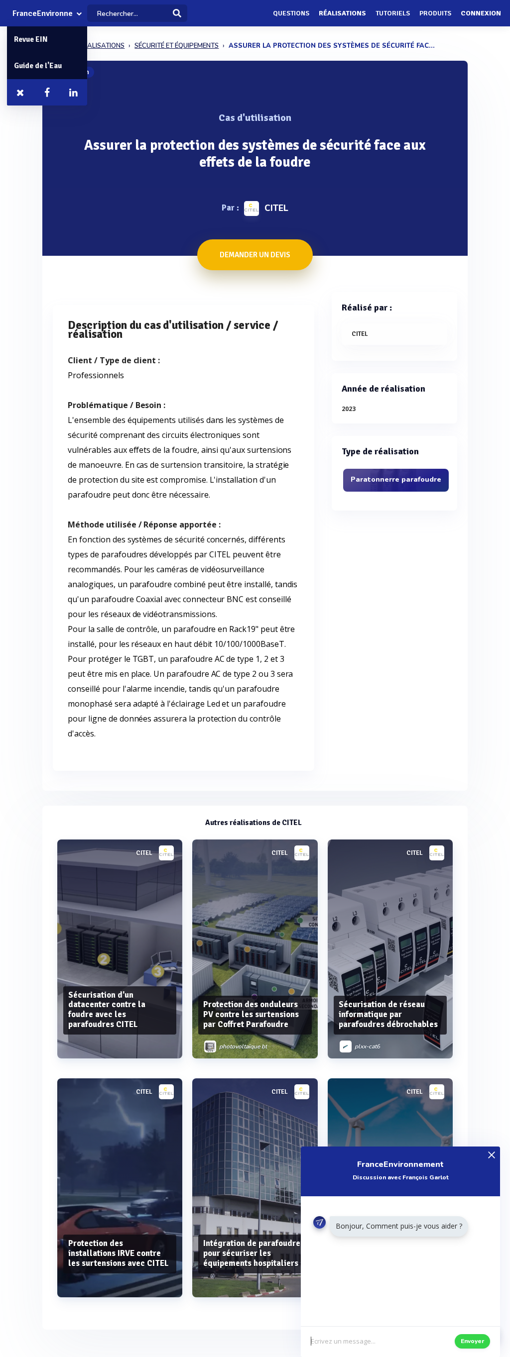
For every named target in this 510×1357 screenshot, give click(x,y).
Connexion (481, 13)
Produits (435, 13)
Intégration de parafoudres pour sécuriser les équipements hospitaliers (253, 1253)
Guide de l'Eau (38, 65)
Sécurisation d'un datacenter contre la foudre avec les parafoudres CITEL (106, 1010)
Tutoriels (393, 13)
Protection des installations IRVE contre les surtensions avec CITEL (118, 1253)
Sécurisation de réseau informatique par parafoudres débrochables (388, 1014)
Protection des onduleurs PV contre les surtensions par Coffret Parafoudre (251, 1014)
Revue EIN (31, 39)
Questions (291, 13)
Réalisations (342, 13)
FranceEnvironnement (42, 13)
